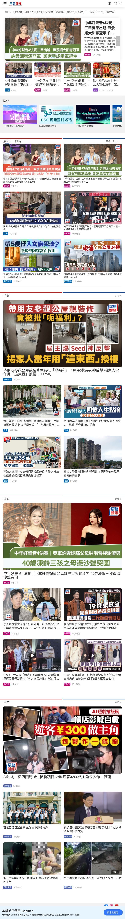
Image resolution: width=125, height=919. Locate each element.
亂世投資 (49, 12)
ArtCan (100, 12)
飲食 (87, 55)
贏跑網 (80, 12)
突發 (6, 234)
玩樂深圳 (70, 12)
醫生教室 (68, 90)
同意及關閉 (112, 912)
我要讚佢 (60, 12)
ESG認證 (90, 12)
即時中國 (9, 90)
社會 (6, 430)
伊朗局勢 (18, 12)
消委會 (39, 12)
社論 (66, 481)
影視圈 (6, 186)
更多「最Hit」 (112, 141)
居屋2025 (29, 12)
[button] (118, 41)
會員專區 (110, 12)
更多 (117, 296)
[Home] (15, 3)
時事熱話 (38, 90)
